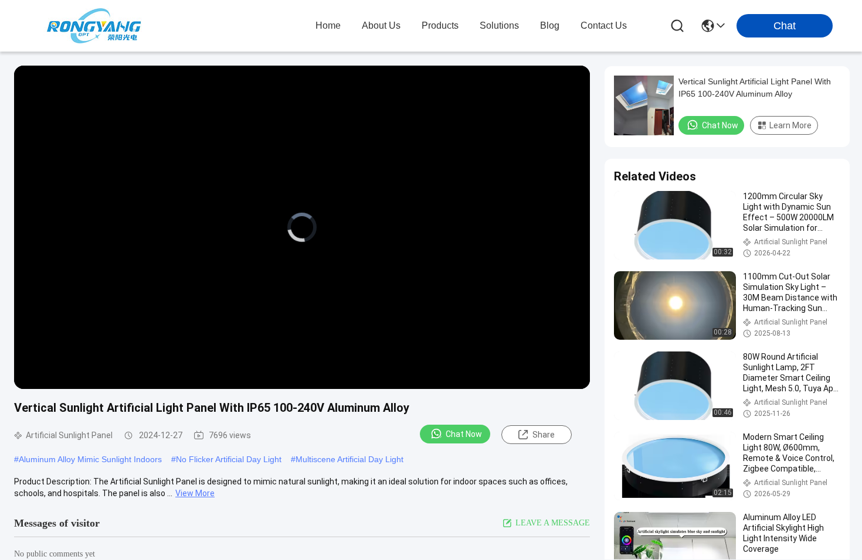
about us (381, 25)
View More (195, 493)
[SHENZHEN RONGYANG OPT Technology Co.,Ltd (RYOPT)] (93, 25)
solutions (499, 25)
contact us (604, 25)
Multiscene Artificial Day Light (349, 459)
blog (549, 25)
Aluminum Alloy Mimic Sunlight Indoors (90, 459)
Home (328, 25)
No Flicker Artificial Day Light (228, 459)
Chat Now (464, 434)
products (440, 25)
